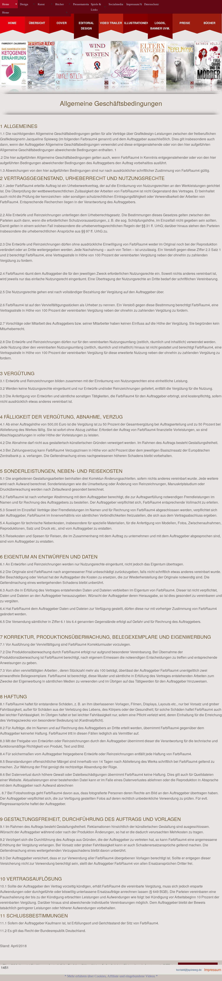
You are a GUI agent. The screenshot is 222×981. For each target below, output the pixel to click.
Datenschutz (151, 4)
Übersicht (37, 23)
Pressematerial (81, 4)
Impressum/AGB (134, 4)
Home (5, 4)
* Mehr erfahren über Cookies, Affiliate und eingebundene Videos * (111, 976)
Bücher (59, 4)
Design (24, 4)
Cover (62, 23)
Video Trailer (111, 23)
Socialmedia (116, 4)
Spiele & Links (96, 7)
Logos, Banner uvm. (160, 25)
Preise (185, 23)
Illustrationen (136, 23)
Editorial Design (86, 25)
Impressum (212, 969)
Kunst (41, 4)
